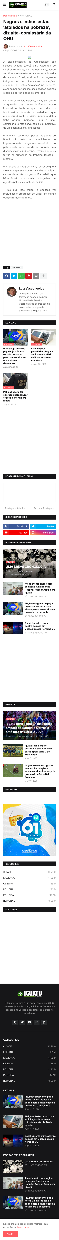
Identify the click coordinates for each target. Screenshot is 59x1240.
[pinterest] (44, 1022)
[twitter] (22, 1022)
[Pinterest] (28, 276)
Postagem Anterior (15, 508)
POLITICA (29, 895)
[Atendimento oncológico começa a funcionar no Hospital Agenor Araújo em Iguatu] (13, 588)
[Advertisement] (29, 233)
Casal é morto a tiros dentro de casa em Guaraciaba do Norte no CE (40, 626)
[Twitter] (14, 276)
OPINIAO (29, 883)
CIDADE (29, 872)
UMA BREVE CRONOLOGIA (39, 1161)
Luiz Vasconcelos (31, 288)
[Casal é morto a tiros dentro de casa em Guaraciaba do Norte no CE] (13, 628)
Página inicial (10, 16)
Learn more (23, 1227)
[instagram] (36, 1022)
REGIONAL (29, 900)
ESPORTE (29, 1052)
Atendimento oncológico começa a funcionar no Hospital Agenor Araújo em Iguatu (40, 588)
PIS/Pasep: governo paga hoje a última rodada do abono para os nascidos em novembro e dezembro (14, 356)
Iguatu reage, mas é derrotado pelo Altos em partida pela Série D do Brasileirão (38, 750)
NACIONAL (26, 16)
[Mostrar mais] (43, 276)
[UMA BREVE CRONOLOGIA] (13, 1166)
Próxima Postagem (44, 508)
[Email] (36, 276)
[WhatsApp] (21, 276)
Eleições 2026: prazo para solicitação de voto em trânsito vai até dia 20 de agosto (39, 1121)
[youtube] (29, 1022)
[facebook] (15, 1022)
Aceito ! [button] (11, 1234)
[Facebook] (6, 276)
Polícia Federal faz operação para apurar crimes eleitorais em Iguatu (15, 396)
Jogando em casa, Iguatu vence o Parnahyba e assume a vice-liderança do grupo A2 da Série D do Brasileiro (40, 771)
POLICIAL (29, 889)
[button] (4, 5)
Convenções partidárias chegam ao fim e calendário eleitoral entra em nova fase (42, 354)
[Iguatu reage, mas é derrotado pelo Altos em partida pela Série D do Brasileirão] (13, 750)
